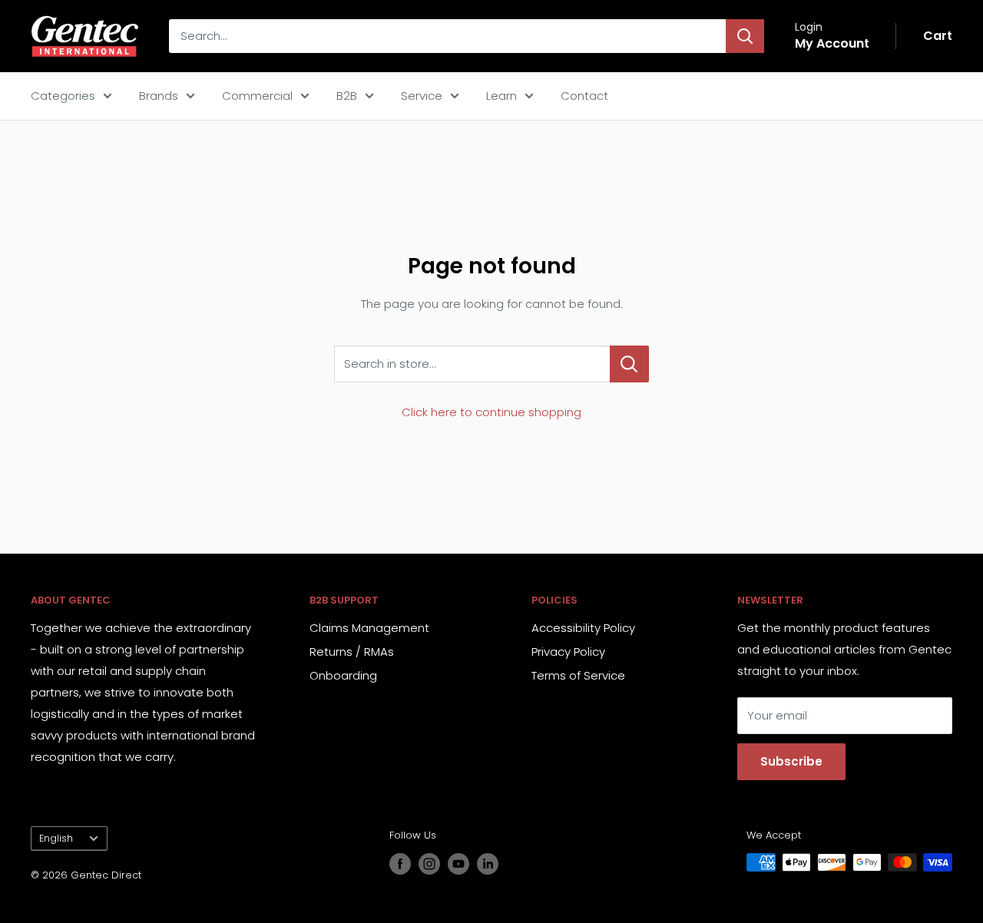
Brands (158, 96)
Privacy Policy (568, 651)
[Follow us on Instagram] (429, 864)
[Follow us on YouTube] (458, 864)
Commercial (257, 96)
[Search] (745, 36)
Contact (584, 96)
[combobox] (447, 36)
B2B (346, 96)
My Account (832, 43)
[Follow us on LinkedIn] (487, 864)
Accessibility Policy (583, 628)
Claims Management (369, 628)
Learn (501, 96)
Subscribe (791, 761)
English (56, 838)
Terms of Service (578, 675)
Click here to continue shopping (491, 412)
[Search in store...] (629, 364)
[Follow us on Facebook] (400, 864)
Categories (63, 96)
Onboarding (343, 675)
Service (421, 96)
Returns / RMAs (351, 651)
